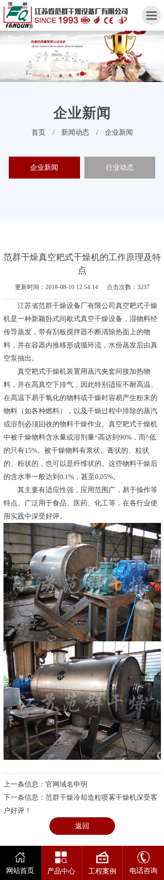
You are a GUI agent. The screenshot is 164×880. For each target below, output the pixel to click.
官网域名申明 (66, 784)
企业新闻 (119, 132)
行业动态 (120, 167)
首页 (38, 132)
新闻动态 (75, 132)
